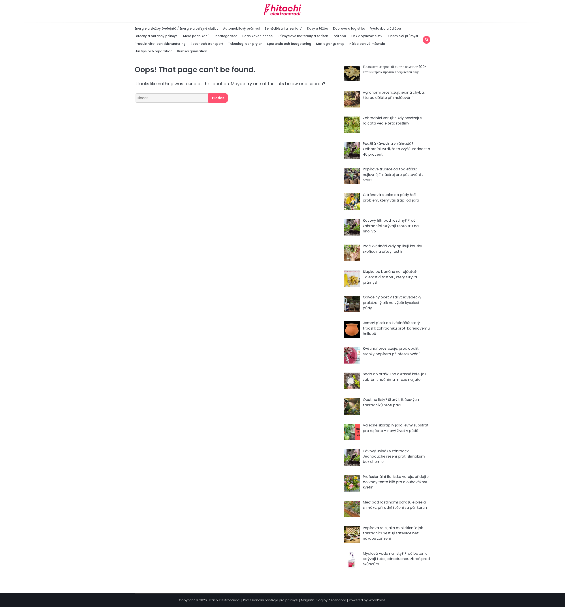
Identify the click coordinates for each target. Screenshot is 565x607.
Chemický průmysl (403, 36)
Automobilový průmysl (241, 28)
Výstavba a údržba (385, 28)
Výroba (340, 36)
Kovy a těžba (317, 28)
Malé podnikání (196, 36)
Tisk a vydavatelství (367, 36)
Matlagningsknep (330, 43)
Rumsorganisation (192, 51)
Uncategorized (225, 36)
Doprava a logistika (349, 28)
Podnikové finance (257, 36)
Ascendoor (337, 600)
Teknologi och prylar (245, 43)
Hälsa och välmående (367, 43)
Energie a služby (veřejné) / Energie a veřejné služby (176, 28)
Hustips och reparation (153, 51)
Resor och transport (206, 43)
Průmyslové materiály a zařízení (303, 36)
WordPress (377, 600)
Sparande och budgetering (289, 43)
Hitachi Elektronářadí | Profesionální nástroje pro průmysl (253, 600)
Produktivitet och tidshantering (160, 43)
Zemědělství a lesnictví (283, 28)
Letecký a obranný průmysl (156, 36)
